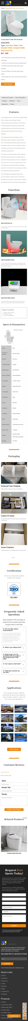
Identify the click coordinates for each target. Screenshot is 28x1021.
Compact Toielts (19, 48)
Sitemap (4, 994)
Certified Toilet (6, 1012)
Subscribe (7, 963)
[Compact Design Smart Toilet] (14, 839)
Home (4, 975)
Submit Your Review (14, 809)
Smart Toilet (5, 1010)
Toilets (4, 1002)
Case (3, 983)
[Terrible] (1, 772)
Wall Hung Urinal (7, 1018)
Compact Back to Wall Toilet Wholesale (14, 8)
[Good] (6, 772)
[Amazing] (8, 772)
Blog (3, 988)
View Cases (14, 749)
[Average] (5, 772)
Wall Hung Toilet (7, 1007)
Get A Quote (8, 84)
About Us (5, 981)
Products (4, 978)
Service (4, 986)
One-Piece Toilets (12, 45)
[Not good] (3, 772)
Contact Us (5, 991)
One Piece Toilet (7, 1004)
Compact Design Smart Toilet (14, 853)
